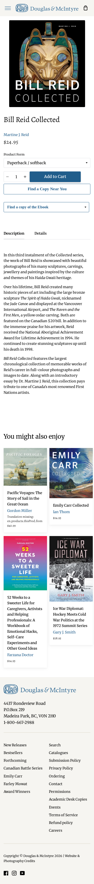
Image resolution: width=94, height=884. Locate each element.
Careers (55, 830)
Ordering (57, 776)
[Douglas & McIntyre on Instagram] (14, 873)
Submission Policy (65, 760)
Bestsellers (13, 753)
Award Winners (17, 791)
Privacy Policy (61, 768)
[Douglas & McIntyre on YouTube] (22, 873)
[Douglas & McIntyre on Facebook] (6, 873)
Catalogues (58, 753)
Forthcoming (15, 760)
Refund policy (61, 823)
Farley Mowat (15, 784)
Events (54, 807)
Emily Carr (13, 776)
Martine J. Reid (16, 135)
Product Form (14, 154)
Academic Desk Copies (68, 799)
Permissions (59, 791)
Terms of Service (63, 815)
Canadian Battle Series (23, 768)
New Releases (15, 745)
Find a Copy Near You (47, 189)
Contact (55, 784)
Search (55, 745)
